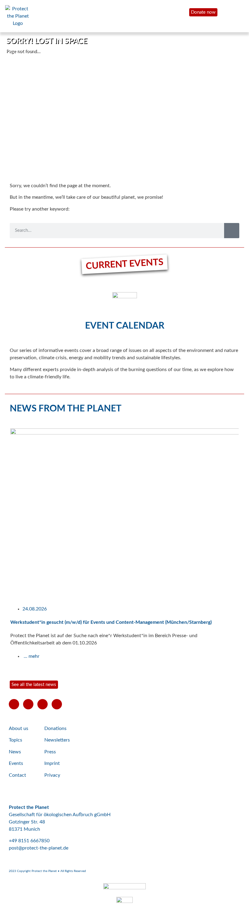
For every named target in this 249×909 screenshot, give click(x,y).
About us (18, 728)
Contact (17, 775)
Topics (15, 740)
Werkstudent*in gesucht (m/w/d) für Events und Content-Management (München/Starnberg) (111, 622)
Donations (55, 728)
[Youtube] (14, 704)
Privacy (52, 775)
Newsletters (57, 740)
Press (50, 751)
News (15, 751)
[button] (3, 547)
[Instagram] (42, 704)
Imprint (52, 763)
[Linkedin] (57, 704)
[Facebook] (28, 704)
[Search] (231, 230)
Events (16, 763)
